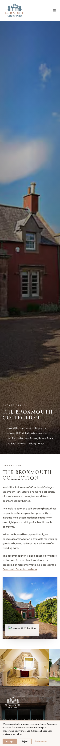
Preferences (41, 741)
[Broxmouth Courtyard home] (14, 10)
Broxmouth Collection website (20, 569)
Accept (9, 741)
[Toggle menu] (54, 10)
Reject (25, 741)
